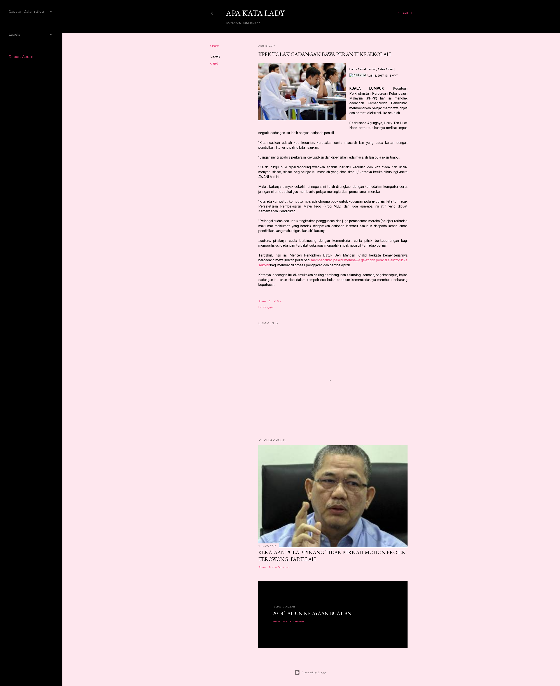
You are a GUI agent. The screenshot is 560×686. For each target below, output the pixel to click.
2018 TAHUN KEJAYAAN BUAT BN (312, 613)
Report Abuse (21, 57)
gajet (214, 63)
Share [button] (214, 46)
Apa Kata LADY (255, 13)
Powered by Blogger (314, 672)
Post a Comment (280, 567)
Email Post (276, 301)
